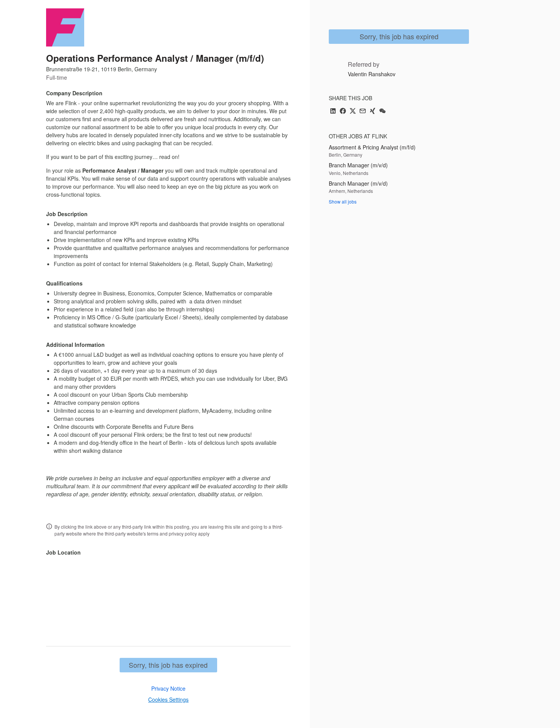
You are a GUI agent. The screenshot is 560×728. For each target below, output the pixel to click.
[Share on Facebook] (343, 111)
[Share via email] (363, 111)
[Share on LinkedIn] (333, 111)
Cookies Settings (168, 699)
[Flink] (65, 27)
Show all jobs (343, 201)
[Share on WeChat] (382, 111)
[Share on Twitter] (353, 111)
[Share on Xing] (373, 111)
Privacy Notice (168, 688)
